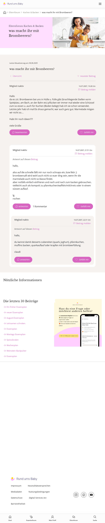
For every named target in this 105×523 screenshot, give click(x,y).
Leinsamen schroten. (16, 323)
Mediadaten (16, 491)
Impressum (16, 485)
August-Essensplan (15, 318)
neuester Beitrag (88, 76)
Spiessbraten (13, 339)
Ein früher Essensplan (17, 307)
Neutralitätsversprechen (39, 485)
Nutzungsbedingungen (39, 491)
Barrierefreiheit (18, 503)
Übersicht (17, 76)
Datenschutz (16, 497)
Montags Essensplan (16, 334)
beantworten (21, 132)
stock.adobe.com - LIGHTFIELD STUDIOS (94, 45)
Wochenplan (12, 345)
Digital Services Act (37, 497)
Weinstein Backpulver (16, 350)
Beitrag (34, 159)
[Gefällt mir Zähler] (86, 132)
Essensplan (12, 329)
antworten (23, 206)
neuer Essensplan (15, 312)
